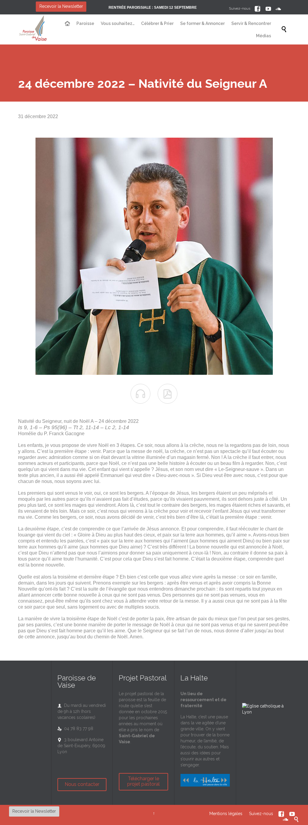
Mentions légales (225, 813)
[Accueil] (67, 24)
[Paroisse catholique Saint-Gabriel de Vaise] (33, 29)
